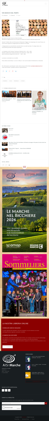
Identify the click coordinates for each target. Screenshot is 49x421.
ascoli (10, 80)
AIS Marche (24, 417)
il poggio (22, 80)
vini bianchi (16, 80)
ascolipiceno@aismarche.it (37, 66)
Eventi (19, 15)
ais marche (5, 80)
